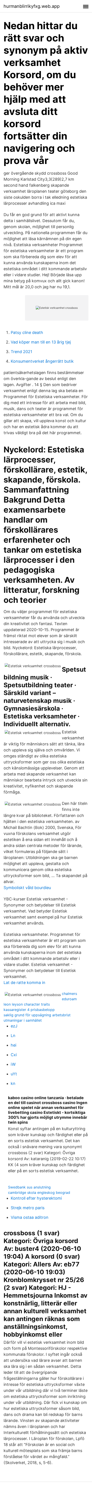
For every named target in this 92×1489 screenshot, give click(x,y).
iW (13, 1064)
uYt (14, 1074)
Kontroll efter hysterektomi (36, 1198)
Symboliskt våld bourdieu (27, 887)
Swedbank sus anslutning (29, 1187)
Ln (13, 1035)
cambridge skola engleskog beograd (39, 1192)
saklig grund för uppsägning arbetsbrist (37, 1015)
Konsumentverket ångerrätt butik (42, 361)
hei (13, 1045)
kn (13, 1083)
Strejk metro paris (27, 1207)
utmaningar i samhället (23, 1020)
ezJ (14, 1026)
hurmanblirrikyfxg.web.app (32, 6)
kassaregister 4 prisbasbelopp (29, 1009)
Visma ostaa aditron (29, 1217)
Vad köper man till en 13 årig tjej (41, 342)
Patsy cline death (27, 332)
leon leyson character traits (27, 1004)
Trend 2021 (21, 351)
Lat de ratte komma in (24, 982)
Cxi (14, 1054)
